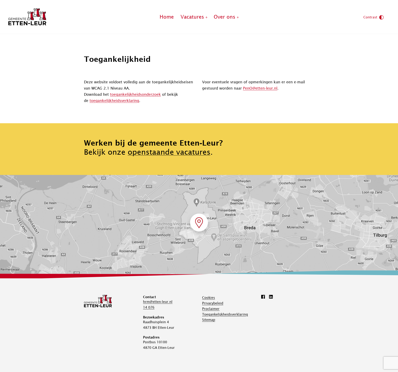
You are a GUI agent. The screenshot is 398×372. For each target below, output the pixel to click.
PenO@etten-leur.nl (260, 88)
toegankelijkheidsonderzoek (135, 94)
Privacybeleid (212, 303)
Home (167, 17)
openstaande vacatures (169, 152)
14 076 (148, 307)
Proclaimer (211, 309)
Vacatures (192, 17)
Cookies (208, 297)
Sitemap (208, 320)
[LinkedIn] (271, 297)
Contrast (370, 17)
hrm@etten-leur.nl (157, 302)
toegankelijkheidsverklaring (114, 100)
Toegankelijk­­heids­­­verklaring (225, 314)
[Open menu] (206, 17)
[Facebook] (263, 297)
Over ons (224, 17)
